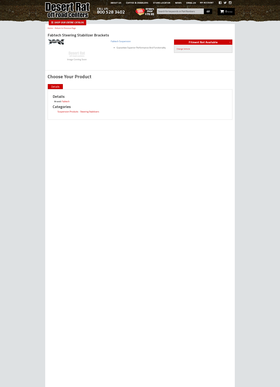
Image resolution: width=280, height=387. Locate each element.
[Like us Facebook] (220, 3)
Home (50, 28)
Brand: (57, 101)
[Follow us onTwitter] (225, 3)
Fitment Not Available (203, 42)
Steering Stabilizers (89, 111)
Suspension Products (68, 111)
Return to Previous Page (65, 28)
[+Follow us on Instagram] (230, 3)
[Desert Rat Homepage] (67, 10)
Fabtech (66, 101)
